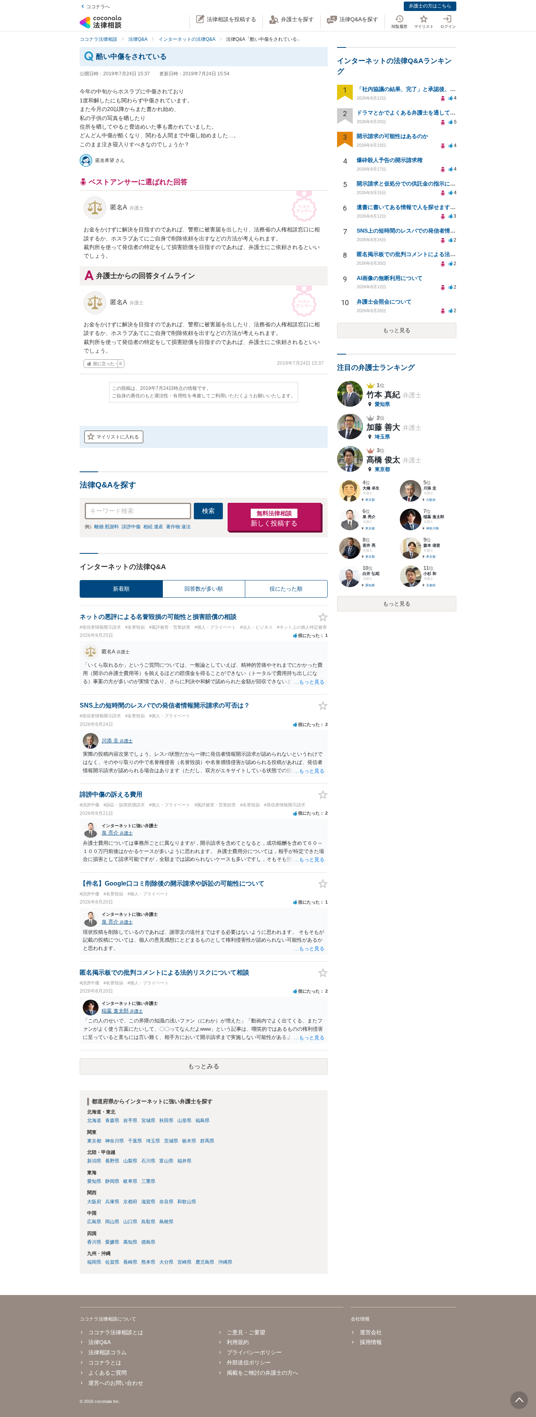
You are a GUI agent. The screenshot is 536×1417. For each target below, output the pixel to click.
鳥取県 (148, 1221)
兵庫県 (112, 1201)
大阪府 (94, 1201)
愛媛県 (112, 1242)
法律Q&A (99, 1342)
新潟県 (94, 1161)
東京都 (94, 1141)
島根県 (166, 1221)
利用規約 (238, 1342)
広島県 (94, 1221)
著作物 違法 (178, 526)
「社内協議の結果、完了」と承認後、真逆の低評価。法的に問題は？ (442, 89)
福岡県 (94, 1262)
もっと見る (396, 330)
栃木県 (189, 1141)
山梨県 (130, 1161)
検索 (208, 511)
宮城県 (148, 1120)
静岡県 (112, 1181)
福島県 (202, 1120)
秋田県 (166, 1120)
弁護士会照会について (384, 301)
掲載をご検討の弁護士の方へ (262, 1373)
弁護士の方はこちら (430, 6)
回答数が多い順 (203, 589)
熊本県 (148, 1262)
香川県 (94, 1242)
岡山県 (112, 1221)
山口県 (130, 1221)
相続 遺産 (153, 526)
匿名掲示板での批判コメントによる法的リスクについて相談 (431, 254)
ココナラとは (104, 1362)
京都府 (130, 1201)
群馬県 (207, 1141)
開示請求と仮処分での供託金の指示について (412, 183)
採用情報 (370, 1342)
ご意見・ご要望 (246, 1332)
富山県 (166, 1161)
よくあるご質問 (107, 1373)
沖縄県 (225, 1262)
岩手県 (130, 1120)
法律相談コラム (107, 1352)
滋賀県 (148, 1201)
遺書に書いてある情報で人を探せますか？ (409, 207)
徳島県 (148, 1242)
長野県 (112, 1161)
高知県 (130, 1242)
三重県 (148, 1181)
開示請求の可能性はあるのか (392, 136)
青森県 (112, 1120)
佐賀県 (112, 1262)
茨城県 (171, 1141)
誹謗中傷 (131, 526)
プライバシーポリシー (254, 1352)
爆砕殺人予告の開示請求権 (390, 160)
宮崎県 (184, 1262)
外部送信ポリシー (249, 1362)
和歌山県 (186, 1201)
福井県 (184, 1161)
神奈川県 (114, 1141)
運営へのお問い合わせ (115, 1383)
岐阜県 (130, 1181)
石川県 (148, 1161)
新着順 (121, 589)
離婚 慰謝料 (106, 526)
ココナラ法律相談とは (115, 1332)
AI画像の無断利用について (390, 278)
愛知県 (94, 1181)
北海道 (94, 1120)
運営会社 (370, 1332)
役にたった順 (286, 589)
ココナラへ (98, 6)
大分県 (166, 1262)
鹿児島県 (204, 1262)
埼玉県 (153, 1141)
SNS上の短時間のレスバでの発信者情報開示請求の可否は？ (431, 230)
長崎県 (130, 1262)
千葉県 (135, 1141)
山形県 (184, 1120)
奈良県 (166, 1201)
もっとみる (203, 1066)
